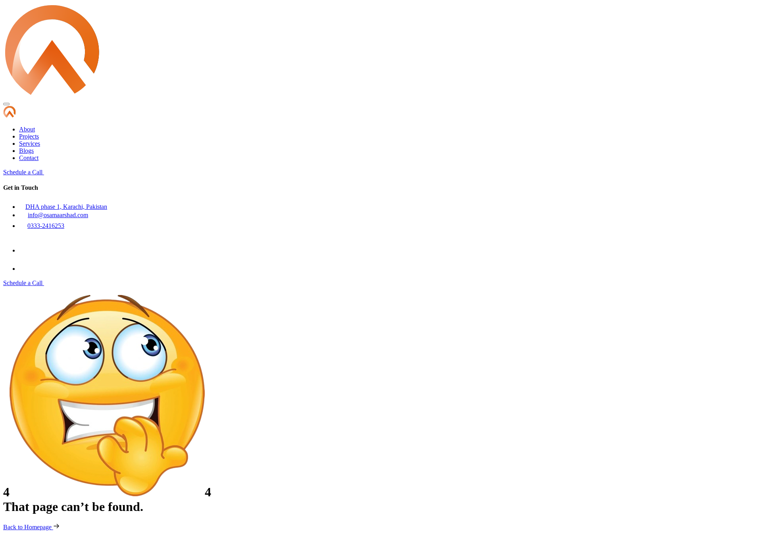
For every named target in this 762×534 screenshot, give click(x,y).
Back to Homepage (28, 527)
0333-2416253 (45, 225)
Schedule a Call (23, 172)
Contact (28, 157)
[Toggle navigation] (6, 104)
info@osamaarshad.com (58, 215)
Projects (29, 136)
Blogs (26, 150)
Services (29, 143)
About (27, 129)
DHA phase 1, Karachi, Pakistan (66, 206)
